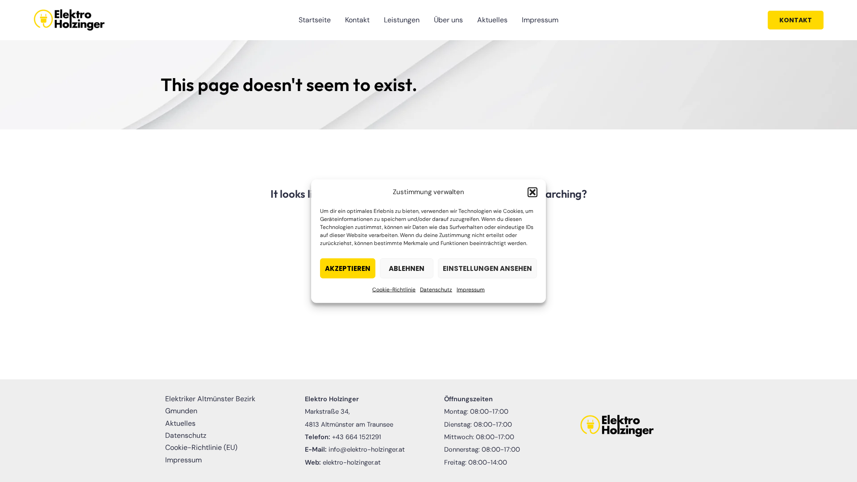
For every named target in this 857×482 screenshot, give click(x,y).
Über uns (448, 20)
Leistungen (402, 20)
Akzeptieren (347, 268)
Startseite (315, 20)
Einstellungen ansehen (487, 268)
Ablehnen (406, 268)
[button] (532, 191)
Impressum (471, 289)
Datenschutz (436, 289)
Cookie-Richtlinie (394, 289)
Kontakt (357, 20)
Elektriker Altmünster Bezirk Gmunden (210, 405)
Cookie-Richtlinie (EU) (201, 447)
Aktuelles (492, 20)
